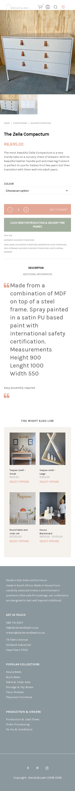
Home (7, 123)
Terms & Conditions (19, 729)
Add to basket (59, 209)
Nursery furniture (38, 248)
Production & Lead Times (23, 719)
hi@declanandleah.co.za (22, 627)
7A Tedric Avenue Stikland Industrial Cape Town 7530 (18, 644)
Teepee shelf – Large (48, 472)
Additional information (37, 274)
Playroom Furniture (19, 697)
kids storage (11, 248)
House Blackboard (46, 531)
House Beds (13, 672)
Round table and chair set (19, 531)
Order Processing (17, 724)
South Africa (56, 248)
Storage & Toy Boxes (19, 687)
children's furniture (26, 245)
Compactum (44, 245)
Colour (9, 183)
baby (12, 245)
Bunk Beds (13, 677)
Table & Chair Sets (18, 682)
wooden (8, 252)
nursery (23, 248)
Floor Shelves (15, 692)
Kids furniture (58, 245)
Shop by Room (20, 123)
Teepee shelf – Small (18, 472)
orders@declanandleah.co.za (25, 632)
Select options (19, 481)
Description (36, 267)
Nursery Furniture (41, 123)
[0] (40, 7)
